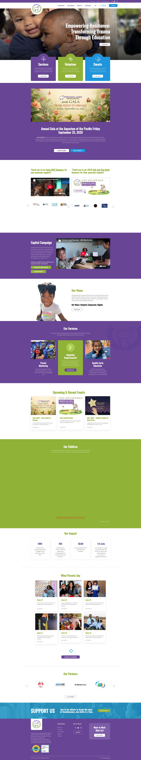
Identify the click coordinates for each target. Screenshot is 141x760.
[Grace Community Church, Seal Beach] (36, 204)
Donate (113, 5)
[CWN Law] (95, 206)
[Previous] (28, 205)
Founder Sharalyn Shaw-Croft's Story (94, 700)
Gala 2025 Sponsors (55, 169)
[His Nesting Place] (60, 752)
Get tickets (78, 150)
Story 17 (40, 633)
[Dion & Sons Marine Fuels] (104, 206)
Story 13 (64, 633)
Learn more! (38, 271)
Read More (35, 427)
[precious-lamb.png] (37, 8)
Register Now (70, 370)
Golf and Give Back (101, 169)
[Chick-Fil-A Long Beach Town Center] (86, 206)
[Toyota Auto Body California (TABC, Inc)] (63, 204)
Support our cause (41, 267)
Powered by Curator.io (104, 521)
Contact (103, 5)
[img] (43, 405)
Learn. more (61, 150)
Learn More (105, 48)
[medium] (112, 1)
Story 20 (88, 665)
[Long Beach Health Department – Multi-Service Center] (80, 752)
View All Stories (70, 724)
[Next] (72, 205)
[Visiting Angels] (45, 204)
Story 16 (64, 600)
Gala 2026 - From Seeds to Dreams (42, 419)
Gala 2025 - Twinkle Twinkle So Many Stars (97, 419)
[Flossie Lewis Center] (41, 752)
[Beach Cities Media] (77, 206)
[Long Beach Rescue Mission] (100, 752)
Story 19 (40, 665)
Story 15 (88, 600)
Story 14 (40, 600)
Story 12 (88, 633)
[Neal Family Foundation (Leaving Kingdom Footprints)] (54, 204)
